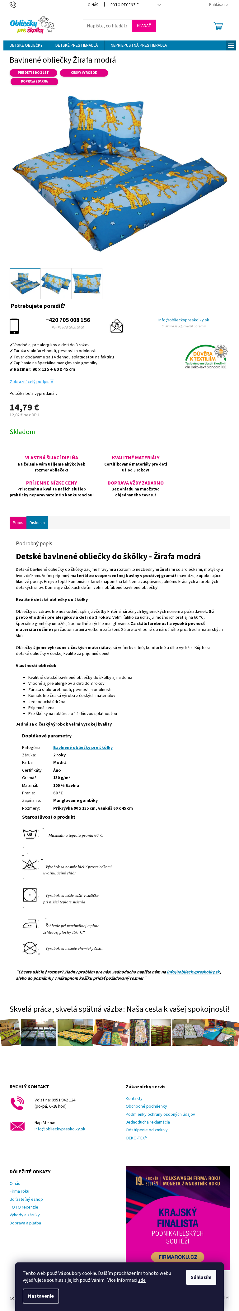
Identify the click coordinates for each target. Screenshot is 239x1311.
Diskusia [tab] (37, 523)
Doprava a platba (25, 1223)
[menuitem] (26, 45)
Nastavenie (41, 1296)
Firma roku (19, 1192)
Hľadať (144, 26)
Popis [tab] (18, 523)
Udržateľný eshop (26, 1200)
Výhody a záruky (25, 1215)
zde (142, 1280)
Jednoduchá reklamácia (148, 1122)
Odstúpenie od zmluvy (147, 1130)
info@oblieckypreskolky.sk (183, 320)
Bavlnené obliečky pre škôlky (83, 748)
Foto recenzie (124, 5)
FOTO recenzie (24, 1207)
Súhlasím (201, 1277)
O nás (93, 5)
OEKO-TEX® (136, 1138)
